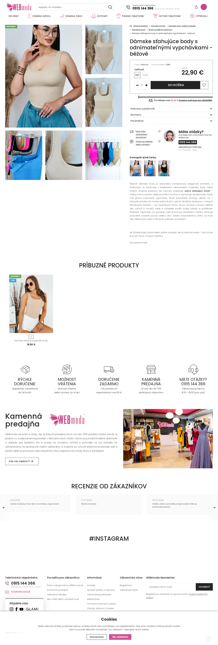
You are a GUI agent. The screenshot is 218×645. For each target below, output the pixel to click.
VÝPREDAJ (202, 16)
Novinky (14, 16)
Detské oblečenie (170, 16)
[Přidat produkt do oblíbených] (49, 329)
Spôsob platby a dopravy (101, 589)
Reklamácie (93, 599)
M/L (137, 75)
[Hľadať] (110, 7)
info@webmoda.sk (20, 591)
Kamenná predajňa (57, 589)
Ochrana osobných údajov (101, 603)
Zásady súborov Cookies (100, 608)
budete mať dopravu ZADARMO (195, 100)
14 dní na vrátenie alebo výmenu (144, 143)
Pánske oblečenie (133, 16)
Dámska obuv (73, 16)
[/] (25, 369)
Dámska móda (41, 16)
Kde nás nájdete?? (20, 461)
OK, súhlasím (120, 636)
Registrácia (126, 585)
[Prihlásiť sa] (196, 7)
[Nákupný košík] (204, 7)
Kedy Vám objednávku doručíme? (141, 134)
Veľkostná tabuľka (56, 594)
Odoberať (204, 586)
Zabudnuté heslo (129, 589)
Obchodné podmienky (99, 594)
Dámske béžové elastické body (31, 340)
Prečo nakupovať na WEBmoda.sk (65, 585)
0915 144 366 (142, 8)
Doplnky (102, 16)
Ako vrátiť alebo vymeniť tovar (63, 599)
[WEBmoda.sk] (11, 609)
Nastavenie (97, 636)
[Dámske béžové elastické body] (31, 304)
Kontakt (91, 585)
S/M (145, 75)
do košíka (176, 85)
